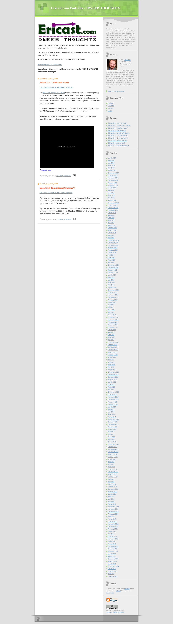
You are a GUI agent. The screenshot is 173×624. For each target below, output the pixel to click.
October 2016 (112, 447)
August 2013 (112, 369)
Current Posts (112, 576)
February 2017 (113, 457)
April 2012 (111, 332)
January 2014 (112, 379)
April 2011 (111, 305)
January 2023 (112, 549)
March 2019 (112, 494)
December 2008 (113, 245)
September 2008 (113, 240)
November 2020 (113, 524)
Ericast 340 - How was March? (118, 138)
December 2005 (113, 180)
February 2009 (113, 250)
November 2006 (113, 208)
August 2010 (112, 287)
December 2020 (113, 526)
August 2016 (112, 442)
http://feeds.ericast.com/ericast (50, 65)
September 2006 (113, 203)
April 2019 (111, 496)
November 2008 (113, 242)
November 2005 (113, 178)
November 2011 (113, 320)
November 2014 (113, 397)
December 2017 (113, 471)
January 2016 (112, 427)
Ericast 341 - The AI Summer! (117, 135)
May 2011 (111, 307)
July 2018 (111, 481)
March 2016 (112, 429)
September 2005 (113, 173)
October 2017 (112, 469)
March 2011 (112, 302)
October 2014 (112, 394)
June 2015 (111, 414)
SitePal (118, 591)
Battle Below (110, 593)
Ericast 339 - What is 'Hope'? (117, 140)
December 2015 (113, 424)
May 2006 (111, 193)
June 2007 (111, 220)
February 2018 (113, 476)
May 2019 (111, 499)
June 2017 (111, 466)
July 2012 (111, 340)
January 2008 (112, 230)
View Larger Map (45, 170)
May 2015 (111, 412)
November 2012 (113, 347)
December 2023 (113, 559)
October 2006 (112, 205)
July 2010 (111, 285)
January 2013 (112, 352)
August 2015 (112, 417)
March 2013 (112, 357)
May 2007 (111, 218)
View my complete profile (116, 91)
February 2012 (113, 327)
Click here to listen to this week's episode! (56, 87)
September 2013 (113, 372)
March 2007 (112, 213)
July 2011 (111, 312)
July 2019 (111, 501)
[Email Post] (74, 176)
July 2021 (111, 534)
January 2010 (112, 270)
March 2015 (112, 407)
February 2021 (113, 529)
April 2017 (111, 462)
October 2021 (112, 536)
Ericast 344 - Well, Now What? (118, 128)
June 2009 (111, 260)
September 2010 (113, 290)
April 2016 (111, 432)
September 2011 (113, 317)
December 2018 (113, 489)
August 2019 (112, 504)
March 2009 (112, 252)
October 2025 (112, 571)
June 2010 (111, 282)
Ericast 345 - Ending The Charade (119, 125)
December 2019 (113, 511)
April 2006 (111, 190)
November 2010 (113, 295)
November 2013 (113, 374)
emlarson (127, 60)
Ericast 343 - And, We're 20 (117, 130)
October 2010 (112, 292)
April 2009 (111, 255)
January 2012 (112, 325)
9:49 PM (59, 176)
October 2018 (112, 486)
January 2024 (112, 561)
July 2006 (111, 198)
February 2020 (113, 514)
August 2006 (112, 200)
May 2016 (111, 434)
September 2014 (113, 392)
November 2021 (113, 539)
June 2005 (111, 165)
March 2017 (112, 459)
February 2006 (113, 185)
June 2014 (111, 387)
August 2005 (112, 170)
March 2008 (112, 232)
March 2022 (112, 541)
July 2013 (111, 367)
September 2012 (113, 342)
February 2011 (112, 300)
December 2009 (113, 267)
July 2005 (111, 168)
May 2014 (111, 384)
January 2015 (112, 402)
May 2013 (111, 362)
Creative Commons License (115, 612)
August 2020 (112, 519)
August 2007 (112, 225)
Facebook (111, 105)
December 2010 (113, 297)
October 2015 (112, 422)
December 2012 (113, 349)
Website (110, 103)
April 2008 (111, 235)
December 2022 (113, 546)
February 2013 (113, 354)
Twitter (110, 110)
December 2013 (113, 377)
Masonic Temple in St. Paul (54, 93)
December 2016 (113, 452)
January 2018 (112, 474)
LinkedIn (110, 108)
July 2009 (111, 262)
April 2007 (111, 215)
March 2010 (112, 275)
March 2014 (112, 382)
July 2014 (111, 389)
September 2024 (113, 566)
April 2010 (111, 277)
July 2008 (111, 237)
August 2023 (112, 556)
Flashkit (126, 588)
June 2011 (111, 310)
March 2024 (112, 564)
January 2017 (112, 454)
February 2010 (113, 272)
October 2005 (112, 175)
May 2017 (111, 464)
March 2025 (112, 569)
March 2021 (112, 531)
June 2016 (111, 437)
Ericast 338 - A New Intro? (116, 143)
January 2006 (112, 183)
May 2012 (111, 335)
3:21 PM (59, 219)
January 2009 (112, 247)
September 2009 (113, 265)
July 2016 (111, 439)
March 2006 (112, 188)
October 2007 (112, 227)
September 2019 (113, 506)
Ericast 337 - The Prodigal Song (118, 145)
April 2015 (111, 409)
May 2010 (111, 280)
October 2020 (112, 521)
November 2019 (113, 509)
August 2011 (112, 315)
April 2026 (111, 574)
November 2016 (113, 449)
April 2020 (111, 516)
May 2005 (111, 163)
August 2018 (112, 484)
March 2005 (112, 158)
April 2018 (111, 479)
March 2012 (112, 330)
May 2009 (111, 257)
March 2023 (112, 554)
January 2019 (112, 491)
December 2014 (113, 399)
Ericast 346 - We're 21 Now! (117, 123)
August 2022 (112, 544)
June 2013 (111, 364)
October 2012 (112, 344)
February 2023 (113, 551)
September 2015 (113, 419)
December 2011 (113, 322)
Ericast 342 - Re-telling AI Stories (118, 133)
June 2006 (111, 195)
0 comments (67, 176)
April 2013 (111, 359)
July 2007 (111, 223)
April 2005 (111, 160)
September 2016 (113, 444)
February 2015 (113, 404)
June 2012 (111, 337)
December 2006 (113, 210)
